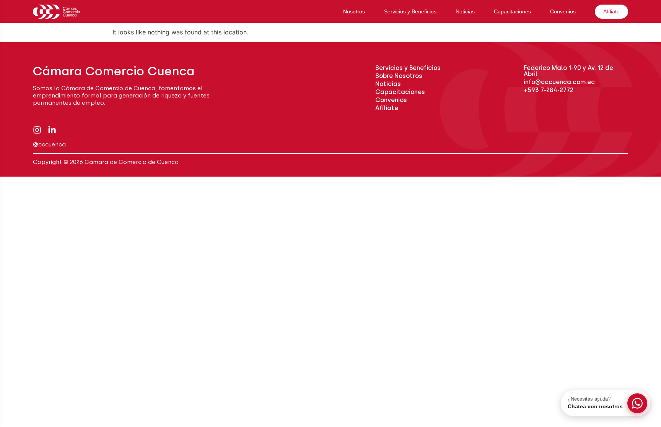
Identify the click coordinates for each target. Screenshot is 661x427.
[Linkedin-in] (52, 130)
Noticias (465, 11)
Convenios (563, 11)
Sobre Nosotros (398, 76)
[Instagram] (37, 130)
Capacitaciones (512, 11)
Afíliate (611, 11)
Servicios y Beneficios (410, 11)
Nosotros (354, 11)
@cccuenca (49, 144)
